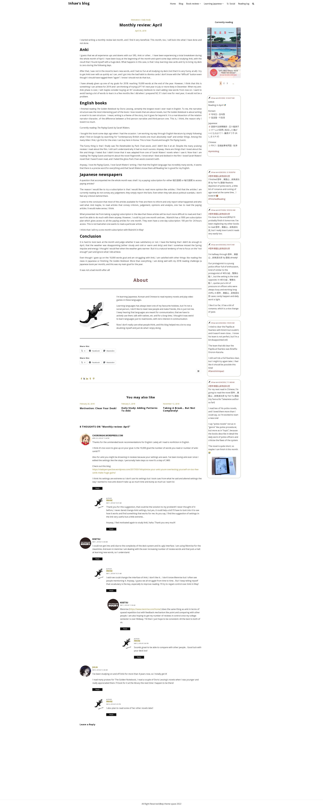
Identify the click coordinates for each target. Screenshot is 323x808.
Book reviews (192, 3)
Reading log (243, 3)
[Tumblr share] (90, 378)
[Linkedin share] (87, 378)
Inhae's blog (79, 3)
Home (173, 3)
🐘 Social (231, 3)
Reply (97, 488)
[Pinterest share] (93, 378)
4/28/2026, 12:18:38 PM (226, 172)
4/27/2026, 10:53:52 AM (226, 210)
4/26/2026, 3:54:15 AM (226, 245)
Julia (95, 667)
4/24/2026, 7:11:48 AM (226, 382)
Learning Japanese (213, 3)
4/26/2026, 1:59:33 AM (226, 323)
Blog (181, 3)
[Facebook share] (81, 378)
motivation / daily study (141, 20)
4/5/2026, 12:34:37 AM (226, 98)
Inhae (109, 500)
